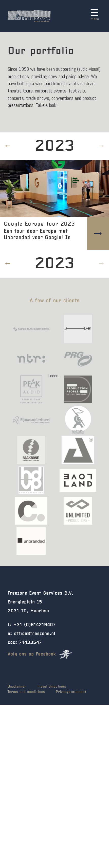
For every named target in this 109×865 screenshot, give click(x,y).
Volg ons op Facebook (33, 654)
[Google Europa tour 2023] (54, 188)
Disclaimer (17, 686)
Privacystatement (71, 692)
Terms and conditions (26, 692)
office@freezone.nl (34, 634)
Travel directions (51, 686)
